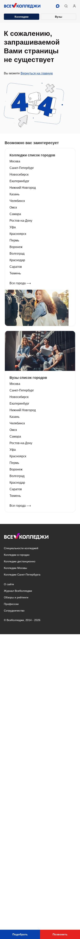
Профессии (11, 604)
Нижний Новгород (23, 187)
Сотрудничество (14, 610)
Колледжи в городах (17, 554)
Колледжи (22, 16)
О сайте (9, 584)
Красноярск (18, 233)
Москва (15, 161)
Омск (13, 207)
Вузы (58, 16)
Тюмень (15, 273)
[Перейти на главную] (22, 6)
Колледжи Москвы (15, 567)
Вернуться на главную (37, 73)
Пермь (14, 240)
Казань (14, 194)
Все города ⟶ (20, 283)
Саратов (16, 266)
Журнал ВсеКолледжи (18, 590)
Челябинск (17, 200)
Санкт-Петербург (22, 168)
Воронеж (16, 247)
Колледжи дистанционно (19, 561)
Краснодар (17, 260)
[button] (66, 6)
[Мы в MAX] (57, 6)
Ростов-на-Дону (21, 220)
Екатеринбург (19, 181)
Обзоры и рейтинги (16, 597)
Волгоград (17, 253)
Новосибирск (19, 174)
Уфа (13, 227)
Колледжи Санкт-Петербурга (22, 574)
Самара (15, 214)
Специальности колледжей (21, 548)
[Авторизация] (74, 6)
